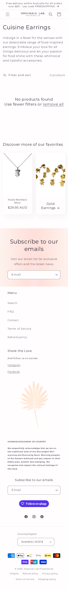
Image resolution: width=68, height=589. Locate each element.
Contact (13, 320)
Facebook (14, 371)
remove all (53, 104)
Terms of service (25, 579)
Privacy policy (50, 573)
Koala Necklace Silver (17, 201)
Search (12, 303)
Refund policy (17, 337)
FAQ (11, 311)
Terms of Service (19, 328)
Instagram (14, 365)
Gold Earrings (48, 206)
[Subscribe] (56, 274)
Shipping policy (47, 579)
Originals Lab (31, 568)
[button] (7, 14)
